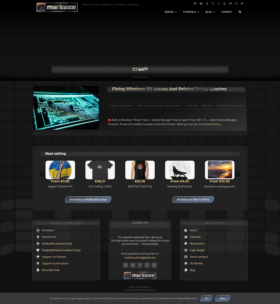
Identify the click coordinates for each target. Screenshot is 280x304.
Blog (122, 105)
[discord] (154, 265)
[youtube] (201, 3)
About (193, 230)
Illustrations (197, 243)
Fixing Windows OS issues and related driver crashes (169, 89)
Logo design (197, 250)
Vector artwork (199, 257)
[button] (240, 12)
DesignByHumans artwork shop (61, 250)
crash (145, 105)
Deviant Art (49, 237)
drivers (152, 105)
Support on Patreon (54, 257)
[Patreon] (230, 3)
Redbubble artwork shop (57, 243)
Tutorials (195, 237)
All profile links (51, 270)
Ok (206, 298)
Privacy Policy (183, 298)
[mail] (218, 3)
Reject (223, 298)
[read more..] (212, 124)
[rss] (224, 3)
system (168, 105)
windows (129, 105)
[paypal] (242, 3)
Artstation (48, 230)
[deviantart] (207, 3)
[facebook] (195, 3)
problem (160, 105)
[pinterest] (213, 3)
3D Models (196, 263)
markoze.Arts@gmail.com (140, 257)
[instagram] (236, 3)
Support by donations (55, 263)
